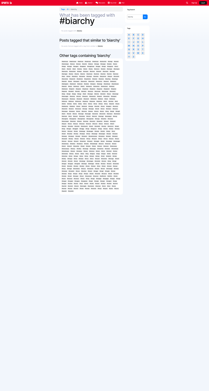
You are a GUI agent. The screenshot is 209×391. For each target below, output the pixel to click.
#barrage (112, 71)
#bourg (115, 116)
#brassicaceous (93, 136)
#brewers (107, 148)
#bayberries (87, 79)
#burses (87, 188)
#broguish (77, 163)
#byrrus (116, 188)
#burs (108, 186)
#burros (76, 186)
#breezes (106, 146)
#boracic (71, 108)
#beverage (115, 94)
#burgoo (102, 181)
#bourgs (97, 118)
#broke (97, 163)
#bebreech (73, 84)
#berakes (83, 91)
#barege (96, 64)
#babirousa (65, 61)
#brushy (64, 176)
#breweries (100, 148)
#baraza (72, 64)
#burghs (96, 181)
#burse (81, 188)
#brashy (76, 133)
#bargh (104, 66)
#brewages (93, 148)
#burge (118, 178)
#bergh (68, 94)
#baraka (116, 61)
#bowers (106, 121)
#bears (70, 81)
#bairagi (110, 61)
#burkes (103, 183)
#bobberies (65, 106)
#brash (64, 133)
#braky (108, 131)
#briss (75, 158)
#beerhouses (115, 84)
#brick (103, 151)
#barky (90, 69)
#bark (74, 69)
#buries (76, 183)
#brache (64, 126)
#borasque (65, 111)
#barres (77, 74)
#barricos (96, 74)
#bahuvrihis (103, 61)
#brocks (104, 161)
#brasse (109, 133)
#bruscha (97, 173)
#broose (93, 166)
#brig (87, 153)
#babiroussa (73, 61)
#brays (100, 138)
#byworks (70, 191)
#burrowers (91, 186)
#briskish (108, 156)
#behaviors (96, 86)
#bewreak (79, 99)
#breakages (116, 141)
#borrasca (109, 113)
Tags (63, 9)
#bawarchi (72, 79)
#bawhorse (80, 79)
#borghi (118, 111)
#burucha (93, 188)
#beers (70, 86)
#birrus (90, 103)
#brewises (79, 151)
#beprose (64, 91)
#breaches (83, 141)
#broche (64, 161)
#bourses (85, 121)
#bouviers (92, 121)
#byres (111, 188)
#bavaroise (65, 79)
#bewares (85, 96)
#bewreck (86, 99)
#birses (101, 103)
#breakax (72, 143)
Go (145, 17)
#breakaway (65, 143)
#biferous (64, 101)
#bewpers (113, 96)
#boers (78, 106)
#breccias (107, 143)
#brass (88, 133)
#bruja (70, 173)
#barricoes (89, 74)
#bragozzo (93, 128)
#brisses (81, 158)
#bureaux (76, 178)
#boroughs (88, 113)
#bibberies (93, 99)
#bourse (79, 121)
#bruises (64, 173)
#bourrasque (65, 121)
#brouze (83, 168)
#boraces (115, 106)
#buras (64, 178)
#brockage (82, 161)
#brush (110, 173)
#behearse (65, 89)
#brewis (73, 151)
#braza (105, 138)
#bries (82, 153)
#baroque (109, 69)
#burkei (97, 183)
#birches (111, 101)
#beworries (106, 96)
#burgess (77, 181)
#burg (87, 178)
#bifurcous (78, 101)
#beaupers (76, 81)
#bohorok (84, 106)
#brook (64, 166)
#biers (106, 99)
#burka (86, 183)
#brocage (111, 158)
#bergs (74, 94)
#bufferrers (103, 176)
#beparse (78, 89)
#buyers (105, 188)
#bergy (79, 94)
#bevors (78, 96)
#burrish (64, 186)
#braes (117, 126)
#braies (105, 128)
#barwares (82, 76)
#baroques (116, 69)
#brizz (91, 158)
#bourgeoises (81, 118)
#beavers (106, 81)
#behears (111, 86)
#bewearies (92, 96)
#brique (76, 156)
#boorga (90, 106)
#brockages (90, 161)
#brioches (64, 156)
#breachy (89, 141)
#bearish (64, 81)
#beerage (99, 84)
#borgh (112, 111)
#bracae (75, 123)
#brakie (103, 131)
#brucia (90, 171)
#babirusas (88, 61)
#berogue (90, 94)
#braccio (94, 123)
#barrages (64, 74)
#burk (81, 183)
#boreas (90, 111)
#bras (113, 131)
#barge (64, 66)
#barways (89, 76)
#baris (63, 69)
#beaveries (84, 81)
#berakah (71, 91)
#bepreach (106, 89)
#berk (84, 94)
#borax (78, 111)
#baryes (110, 76)
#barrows (115, 74)
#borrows (64, 116)
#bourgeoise (72, 118)
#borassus (72, 111)
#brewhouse (115, 148)
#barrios (109, 74)
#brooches (116, 163)
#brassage (94, 133)
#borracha (95, 113)
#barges (98, 66)
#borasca (108, 108)
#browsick (71, 171)
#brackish (97, 126)
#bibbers (100, 99)
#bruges (96, 171)
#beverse (72, 96)
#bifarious (112, 99)
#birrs (84, 103)
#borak (97, 108)
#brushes (116, 173)
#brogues (70, 163)
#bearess (101, 79)
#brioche (114, 153)
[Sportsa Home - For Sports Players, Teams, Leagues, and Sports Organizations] (7, 2)
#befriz (82, 86)
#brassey (64, 136)
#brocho (70, 161)
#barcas (78, 64)
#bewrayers (65, 99)
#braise (111, 128)
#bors (70, 116)
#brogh (114, 161)
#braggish (75, 128)
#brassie (108, 136)
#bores (102, 111)
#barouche (65, 71)
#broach (97, 158)
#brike (109, 153)
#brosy (64, 168)
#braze (117, 138)
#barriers (103, 74)
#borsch (75, 116)
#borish (69, 113)
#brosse (115, 166)
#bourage (101, 116)
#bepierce (92, 89)
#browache (90, 168)
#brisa (81, 156)
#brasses (115, 133)
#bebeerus (113, 81)
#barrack (98, 71)
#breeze (99, 146)
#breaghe (96, 141)
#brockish (97, 161)
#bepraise (99, 89)
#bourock (110, 118)
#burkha (109, 183)
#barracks (105, 71)
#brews (86, 151)
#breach (76, 141)
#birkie (64, 103)
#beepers (92, 84)
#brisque (70, 158)
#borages (91, 108)
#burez (82, 178)
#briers (77, 153)
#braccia (88, 123)
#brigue (103, 153)
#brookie (69, 166)
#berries (96, 94)
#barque (79, 71)
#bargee (69, 66)
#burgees (70, 181)
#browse (116, 168)
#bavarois (116, 76)
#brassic (78, 136)
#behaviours (104, 86)
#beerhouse (107, 84)
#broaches (104, 158)
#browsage (109, 168)
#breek (82, 146)
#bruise (113, 171)
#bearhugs (115, 79)
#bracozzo (110, 126)
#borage (85, 108)
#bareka (109, 64)
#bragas (69, 128)
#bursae (64, 188)
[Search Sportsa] (187, 2)
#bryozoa (95, 176)
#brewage (85, 148)
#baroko (103, 69)
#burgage (98, 178)
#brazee (64, 141)
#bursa (114, 186)
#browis (97, 168)
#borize (75, 113)
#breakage (109, 141)
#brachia (77, 126)
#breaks (86, 143)
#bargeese (83, 66)
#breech (69, 146)
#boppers (108, 106)
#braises (117, 128)
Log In (203, 3)
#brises (97, 156)
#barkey (79, 69)
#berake (77, 91)
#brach (112, 123)
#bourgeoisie (90, 118)
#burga (93, 178)
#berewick (112, 91)
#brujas (75, 173)
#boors (102, 106)
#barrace (92, 71)
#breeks (88, 146)
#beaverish (91, 81)
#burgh (91, 181)
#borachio (64, 108)
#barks (85, 69)
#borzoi (88, 116)
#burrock (70, 186)
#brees (94, 146)
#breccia (101, 143)
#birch (105, 101)
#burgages (106, 178)
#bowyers (112, 121)
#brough (69, 168)
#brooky (82, 166)
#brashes (69, 133)
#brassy (71, 138)
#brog (109, 161)
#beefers (86, 84)
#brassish (64, 138)
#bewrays (72, 99)
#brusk (70, 176)
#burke (92, 183)
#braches (70, 126)
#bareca (90, 64)
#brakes (97, 131)
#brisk (102, 156)
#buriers (70, 183)
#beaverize (99, 81)
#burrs (104, 186)
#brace (101, 123)
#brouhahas (76, 168)
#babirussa (95, 61)
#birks (75, 103)
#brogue (64, 163)
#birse (95, 103)
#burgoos (108, 181)
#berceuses (105, 91)
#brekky (79, 148)
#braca (70, 123)
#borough (80, 113)
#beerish (64, 86)
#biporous (99, 101)
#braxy (88, 138)
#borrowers (117, 113)
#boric (63, 113)
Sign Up (194, 3)
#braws (76, 138)
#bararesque (65, 64)
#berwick (102, 94)
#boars (117, 103)
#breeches (76, 146)
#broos (87, 166)
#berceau (90, 91)
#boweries (99, 121)
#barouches (72, 71)
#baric (116, 66)
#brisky (64, 158)
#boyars (64, 123)
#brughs (107, 171)
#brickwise (65, 153)
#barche (84, 64)
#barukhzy (75, 76)
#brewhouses (65, 151)
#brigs (98, 153)
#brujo (80, 173)
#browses (64, 171)
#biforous (71, 101)
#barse (68, 76)
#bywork (64, 191)
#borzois (94, 116)
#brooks (76, 166)
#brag (63, 128)
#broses (109, 166)
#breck (64, 146)
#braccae (81, 123)
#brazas (111, 138)
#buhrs (115, 176)
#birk (116, 101)
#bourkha (103, 118)
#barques (85, 71)
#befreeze (76, 86)
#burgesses (84, 181)
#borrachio (102, 113)
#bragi (87, 128)
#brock (76, 161)
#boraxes (84, 111)
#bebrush (79, 84)
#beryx (109, 94)
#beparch (71, 89)
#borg (107, 111)
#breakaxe (80, 143)
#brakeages (90, 131)
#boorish (97, 106)
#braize (64, 131)
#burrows (98, 186)
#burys (99, 188)
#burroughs (83, 186)
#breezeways (65, 148)
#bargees (75, 66)
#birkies (69, 103)
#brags (100, 128)
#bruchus (83, 171)
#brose (103, 166)
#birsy (106, 103)
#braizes (70, 131)
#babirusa (80, 61)
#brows (103, 168)
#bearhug (107, 79)
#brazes (70, 141)
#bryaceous (88, 176)
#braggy (82, 128)
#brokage (84, 163)
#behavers (89, 86)
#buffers (110, 176)
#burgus (64, 183)
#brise (86, 156)
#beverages (65, 96)
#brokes (103, 163)
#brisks (115, 156)
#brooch (109, 163)
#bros (98, 166)
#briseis (92, 156)
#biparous (85, 101)
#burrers (115, 183)
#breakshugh (93, 143)
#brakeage (82, 131)
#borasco (115, 108)
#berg (63, 94)
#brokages (91, 163)
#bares (115, 64)
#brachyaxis (84, 126)
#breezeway (113, 146)
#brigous (92, 153)
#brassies (114, 136)
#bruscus (104, 173)
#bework (99, 96)
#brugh (101, 171)
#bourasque (108, 116)
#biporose (92, 101)
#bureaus (69, 178)
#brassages (102, 133)
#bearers (94, 79)
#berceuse (97, 91)
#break (102, 141)
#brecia (114, 143)
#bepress (113, 89)
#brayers (94, 138)
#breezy (73, 148)
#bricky (71, 153)
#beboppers (65, 84)
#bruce (78, 171)
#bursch (76, 188)
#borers (96, 111)
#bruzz (82, 176)
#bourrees (73, 121)
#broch (117, 158)
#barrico (82, 74)
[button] (79, 2)
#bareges (102, 64)
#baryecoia (103, 76)
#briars (98, 151)
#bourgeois (65, 118)
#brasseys (71, 136)
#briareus (91, 151)
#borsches (82, 116)
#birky (80, 103)
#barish (69, 69)
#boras (102, 108)
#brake (76, 131)
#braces (106, 123)
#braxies (82, 138)
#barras (71, 74)
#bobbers (72, 106)
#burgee (64, 181)
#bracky (104, 126)
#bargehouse (90, 66)
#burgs (115, 181)
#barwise (95, 76)
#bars (63, 76)
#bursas (70, 188)
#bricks (115, 151)
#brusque (75, 176)
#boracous (78, 108)
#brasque (82, 133)
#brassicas (101, 136)
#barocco (96, 69)
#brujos (86, 173)
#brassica (84, 136)
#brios (70, 156)
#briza (86, 158)
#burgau (112, 178)
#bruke (91, 173)
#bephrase (85, 89)
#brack (91, 126)
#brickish (108, 151)
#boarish (111, 103)
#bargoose (110, 66)
